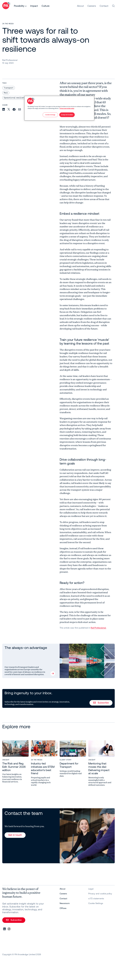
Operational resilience (15, 98)
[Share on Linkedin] (3, 109)
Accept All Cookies (67, 114)
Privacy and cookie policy (67, 108)
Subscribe (103, 702)
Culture (45, 5)
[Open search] (113, 5)
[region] (59, 108)
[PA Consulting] (6, 6)
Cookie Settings (95, 903)
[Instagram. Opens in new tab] (9, 929)
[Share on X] (9, 109)
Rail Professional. (98, 628)
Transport (8, 88)
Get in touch (15, 834)
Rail (6, 93)
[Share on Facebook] (14, 109)
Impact (34, 5)
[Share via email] (19, 109)
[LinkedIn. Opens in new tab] (4, 929)
